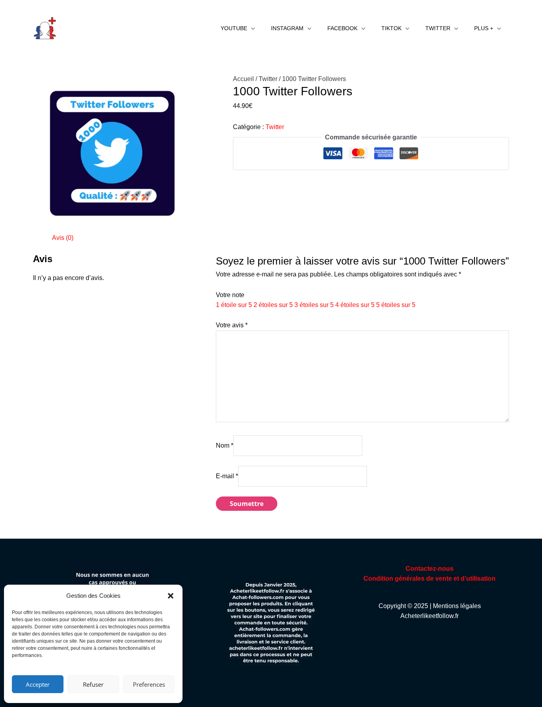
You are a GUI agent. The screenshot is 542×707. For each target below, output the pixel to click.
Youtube (234, 28)
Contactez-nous (430, 568)
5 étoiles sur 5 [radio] (395, 304)
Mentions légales (457, 606)
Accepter (38, 684)
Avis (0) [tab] (62, 237)
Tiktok (391, 28)
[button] (171, 596)
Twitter (437, 28)
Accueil (243, 78)
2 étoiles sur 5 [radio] (273, 304)
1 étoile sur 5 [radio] (234, 304)
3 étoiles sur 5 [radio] (314, 304)
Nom (224, 445)
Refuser (93, 684)
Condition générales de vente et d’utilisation (429, 578)
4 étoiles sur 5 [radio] (355, 304)
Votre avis (232, 325)
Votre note (230, 295)
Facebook (342, 28)
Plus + (483, 28)
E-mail (227, 476)
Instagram (287, 28)
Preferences (149, 684)
